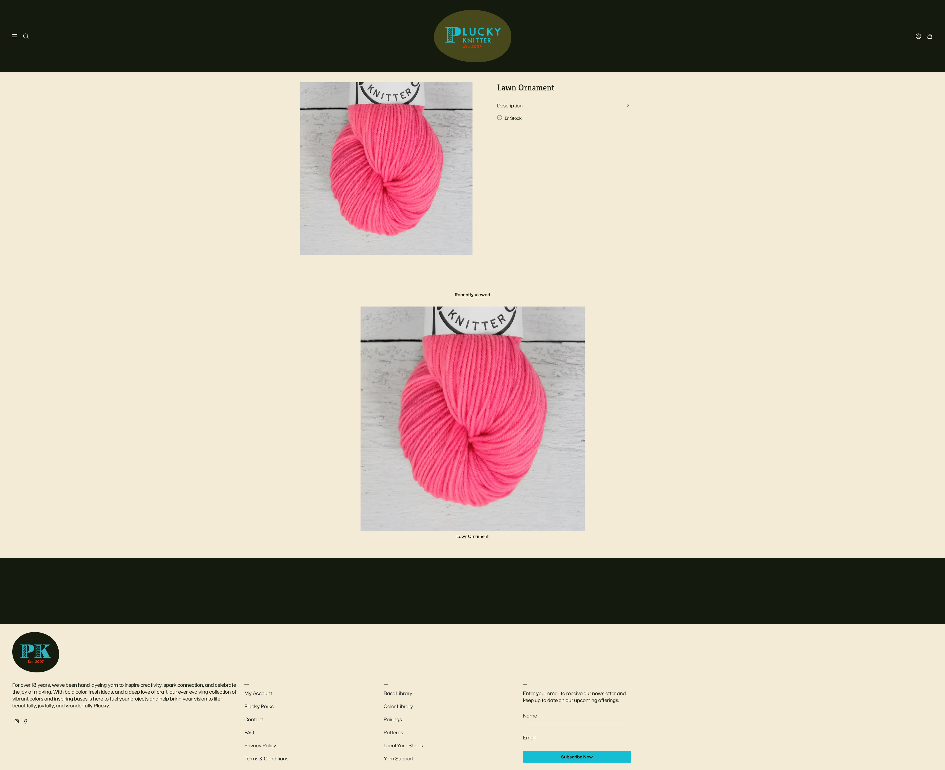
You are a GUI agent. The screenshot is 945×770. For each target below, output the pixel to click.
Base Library (398, 693)
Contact (253, 719)
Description (510, 105)
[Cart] (929, 36)
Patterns (393, 732)
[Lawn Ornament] (473, 419)
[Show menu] (15, 36)
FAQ (249, 732)
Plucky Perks (259, 706)
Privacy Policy (260, 745)
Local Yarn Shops (403, 745)
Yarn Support (399, 758)
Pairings (393, 719)
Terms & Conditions (266, 758)
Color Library (398, 706)
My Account (258, 693)
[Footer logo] (35, 652)
